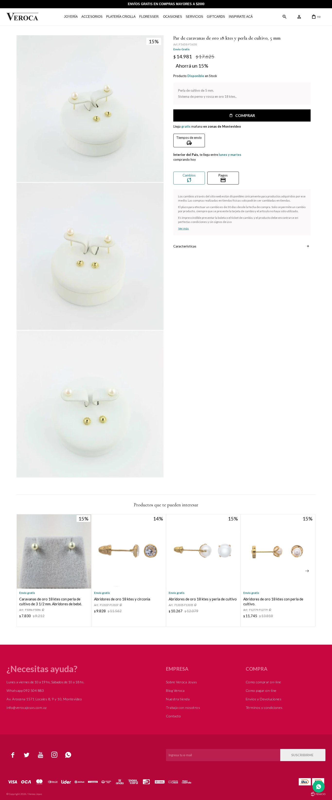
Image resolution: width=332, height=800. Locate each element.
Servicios (194, 16)
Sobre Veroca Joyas (181, 682)
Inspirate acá (241, 16)
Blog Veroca (175, 690)
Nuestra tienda (178, 699)
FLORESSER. (149, 16)
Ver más (183, 228)
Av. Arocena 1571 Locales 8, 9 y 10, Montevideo (44, 699)
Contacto (173, 716)
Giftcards (216, 16)
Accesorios (92, 16)
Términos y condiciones (264, 707)
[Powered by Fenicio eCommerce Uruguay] (318, 794)
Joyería (71, 16)
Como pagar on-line (261, 690)
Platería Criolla (121, 16)
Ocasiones (172, 16)
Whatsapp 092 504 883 (25, 690)
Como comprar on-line (263, 682)
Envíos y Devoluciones (264, 699)
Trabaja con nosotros (183, 707)
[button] (285, 17)
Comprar (245, 115)
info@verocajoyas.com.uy (27, 707)
